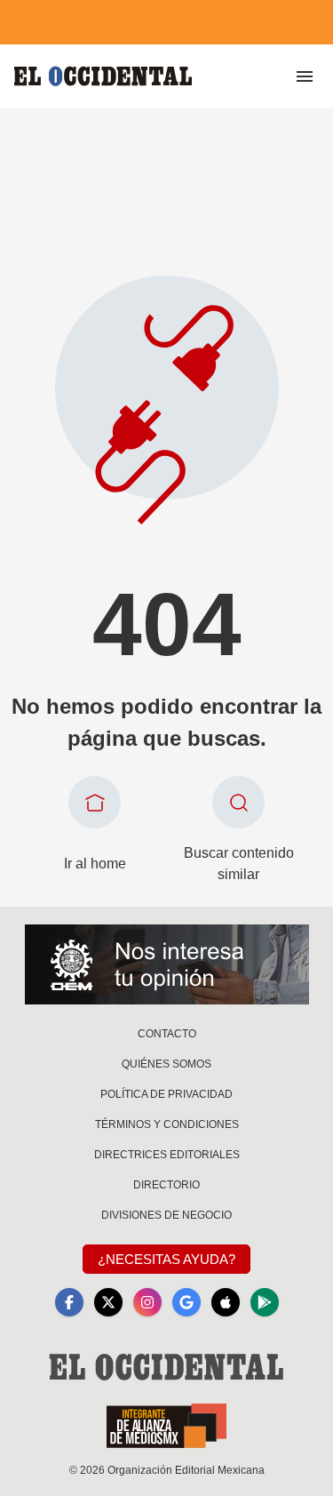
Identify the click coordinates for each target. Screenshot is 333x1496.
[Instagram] (147, 1302)
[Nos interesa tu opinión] (167, 964)
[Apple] (225, 1302)
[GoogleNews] (186, 1302)
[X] (108, 1302)
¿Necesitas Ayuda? (166, 1259)
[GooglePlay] (264, 1302)
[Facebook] (69, 1302)
